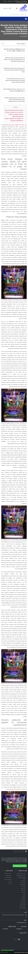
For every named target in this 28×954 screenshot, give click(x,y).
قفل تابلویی (23, 898)
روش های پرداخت (8, 875)
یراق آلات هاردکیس (22, 907)
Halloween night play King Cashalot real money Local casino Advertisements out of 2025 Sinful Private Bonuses (14, 59)
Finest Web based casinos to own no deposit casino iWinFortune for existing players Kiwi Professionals (15, 80)
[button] (26, 18)
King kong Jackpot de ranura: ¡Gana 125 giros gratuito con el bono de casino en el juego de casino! (14, 112)
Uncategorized (23, 36)
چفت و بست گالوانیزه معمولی (21, 878)
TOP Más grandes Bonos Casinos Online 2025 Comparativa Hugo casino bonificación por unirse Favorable (15, 99)
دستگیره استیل (22, 882)
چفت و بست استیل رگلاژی (21, 873)
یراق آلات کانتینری (22, 905)
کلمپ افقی (23, 886)
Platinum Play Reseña (17, 116)
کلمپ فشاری (23, 890)
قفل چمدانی (23, 900)
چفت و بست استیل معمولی (20, 875)
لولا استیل (23, 896)
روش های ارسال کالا (8, 879)
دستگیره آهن (23, 880)
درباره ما (10, 881)
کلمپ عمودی (23, 888)
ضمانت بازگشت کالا (8, 873)
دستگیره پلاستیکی (22, 884)
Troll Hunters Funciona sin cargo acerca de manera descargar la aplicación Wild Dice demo (14, 70)
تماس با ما (9, 883)
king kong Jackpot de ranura (16, 124)
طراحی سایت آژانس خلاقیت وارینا (21, 952)
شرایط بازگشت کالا (8, 877)
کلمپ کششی (23, 892)
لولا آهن (24, 894)
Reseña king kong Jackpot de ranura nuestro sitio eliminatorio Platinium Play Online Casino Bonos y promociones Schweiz (14, 29)
